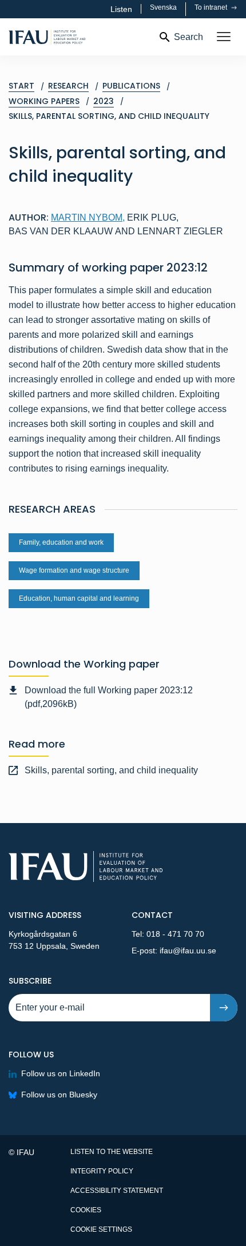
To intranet (212, 7)
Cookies (85, 1210)
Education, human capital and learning (79, 598)
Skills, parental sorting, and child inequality (111, 770)
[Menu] (223, 37)
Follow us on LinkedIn (60, 1073)
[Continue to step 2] (223, 1007)
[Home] (79, 37)
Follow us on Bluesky (59, 1094)
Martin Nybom (88, 217)
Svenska (163, 7)
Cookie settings (101, 1229)
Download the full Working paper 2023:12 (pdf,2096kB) (109, 697)
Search (188, 37)
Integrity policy (101, 1171)
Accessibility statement (116, 1191)
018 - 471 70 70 (175, 934)
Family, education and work (61, 542)
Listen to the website (111, 1152)
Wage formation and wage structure (74, 570)
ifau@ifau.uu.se (188, 950)
